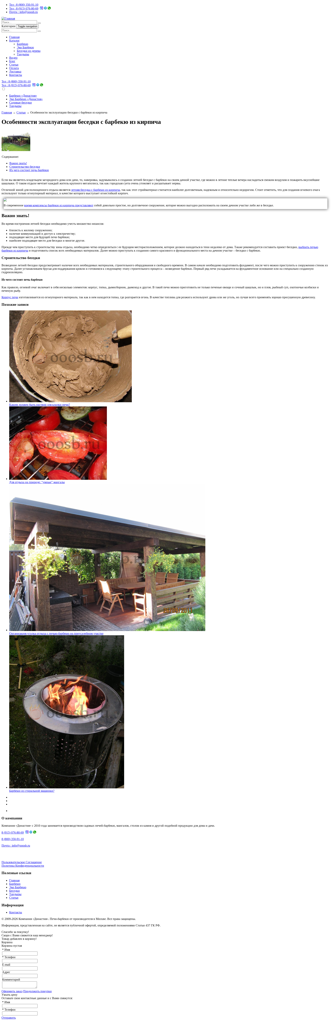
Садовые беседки (20, 102)
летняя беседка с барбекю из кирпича (95, 189)
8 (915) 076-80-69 (23, 8)
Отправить (9, 1017)
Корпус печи (10, 297)
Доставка (15, 71)
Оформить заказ (12, 991)
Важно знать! (18, 163)
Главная (14, 37)
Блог (12, 61)
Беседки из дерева (28, 50)
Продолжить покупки (37, 991)
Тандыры (23, 54)
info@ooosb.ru (23, 12)
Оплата (14, 68)
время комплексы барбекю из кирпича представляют (58, 205)
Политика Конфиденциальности (23, 865)
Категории (9, 26)
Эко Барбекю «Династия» (26, 99)
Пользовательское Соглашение (22, 862)
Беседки (14, 890)
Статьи (13, 64)
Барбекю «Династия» (23, 95)
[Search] (39, 23)
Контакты (15, 75)
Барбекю (22, 44)
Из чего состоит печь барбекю (29, 170)
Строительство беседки (24, 166)
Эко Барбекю (25, 47)
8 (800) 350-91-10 (23, 4)
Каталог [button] (14, 40)
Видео (13, 57)
